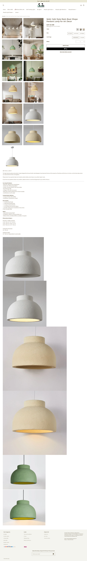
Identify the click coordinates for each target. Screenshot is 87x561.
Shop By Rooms (71, 9)
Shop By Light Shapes (7, 12)
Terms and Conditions (28, 534)
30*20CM (70, 33)
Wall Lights (5, 540)
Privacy (25, 536)
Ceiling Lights (6, 538)
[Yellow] (84, 29)
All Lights (39, 9)
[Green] (80, 29)
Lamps (16, 12)
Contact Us (46, 534)
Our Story (45, 536)
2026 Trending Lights (30, 9)
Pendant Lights (6, 536)
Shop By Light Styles (48, 9)
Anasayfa (3, 16)
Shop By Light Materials (60, 9)
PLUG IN (82, 37)
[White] (77, 29)
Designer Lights (6, 542)
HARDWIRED (75, 37)
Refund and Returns (27, 540)
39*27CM (76, 33)
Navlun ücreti (49, 26)
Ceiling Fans (6, 544)
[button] (3, 5)
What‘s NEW (10, 9)
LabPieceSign (7, 558)
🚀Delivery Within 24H (19, 9)
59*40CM (82, 33)
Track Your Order (47, 538)
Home (4, 9)
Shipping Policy (26, 538)
